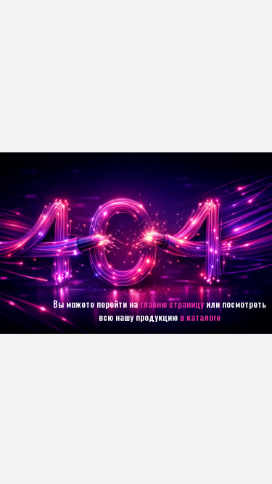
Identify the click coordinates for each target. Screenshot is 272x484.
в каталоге (200, 317)
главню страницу (172, 304)
